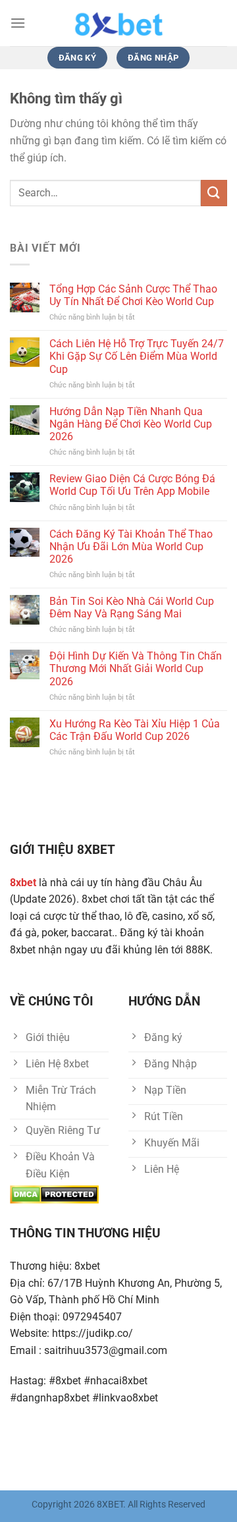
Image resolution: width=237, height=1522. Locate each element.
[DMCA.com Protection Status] (54, 1194)
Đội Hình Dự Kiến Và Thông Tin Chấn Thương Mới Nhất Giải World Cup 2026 (135, 668)
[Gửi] (214, 193)
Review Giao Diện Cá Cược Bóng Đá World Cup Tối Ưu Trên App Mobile (132, 484)
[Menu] (18, 23)
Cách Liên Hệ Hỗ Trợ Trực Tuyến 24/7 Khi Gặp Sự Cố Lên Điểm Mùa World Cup (136, 356)
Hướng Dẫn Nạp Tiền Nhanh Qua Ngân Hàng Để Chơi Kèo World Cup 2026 (130, 424)
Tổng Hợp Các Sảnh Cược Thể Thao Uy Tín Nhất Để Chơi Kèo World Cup (133, 295)
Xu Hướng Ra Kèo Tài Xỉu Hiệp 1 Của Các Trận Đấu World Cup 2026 (134, 730)
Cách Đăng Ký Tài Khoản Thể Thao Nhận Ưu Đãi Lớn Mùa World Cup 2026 (131, 546)
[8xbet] (118, 23)
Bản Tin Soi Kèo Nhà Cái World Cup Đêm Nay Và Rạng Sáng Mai (131, 607)
